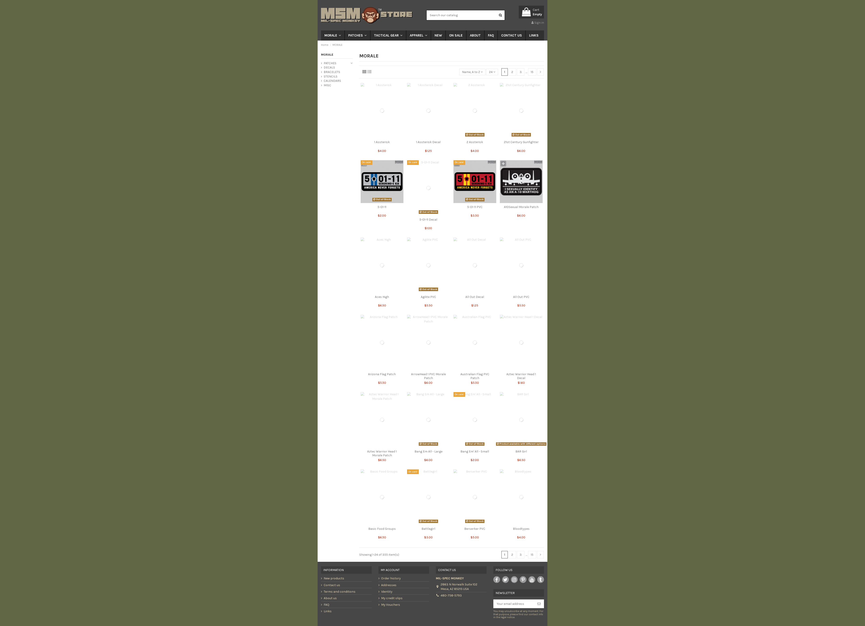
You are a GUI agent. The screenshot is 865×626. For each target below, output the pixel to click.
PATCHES (330, 63)
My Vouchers (390, 605)
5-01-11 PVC (475, 207)
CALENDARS (332, 81)
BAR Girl (521, 451)
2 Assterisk (475, 142)
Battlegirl (428, 529)
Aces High (382, 297)
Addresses (388, 585)
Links (328, 611)
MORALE (327, 55)
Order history (391, 578)
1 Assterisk (382, 142)
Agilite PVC (428, 297)
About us (330, 598)
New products (334, 578)
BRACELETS (332, 72)
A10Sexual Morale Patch (521, 207)
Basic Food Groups (382, 529)
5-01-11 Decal (428, 220)
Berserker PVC (474, 529)
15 (532, 72)
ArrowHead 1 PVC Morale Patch (428, 376)
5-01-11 (382, 207)
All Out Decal (474, 297)
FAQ (326, 605)
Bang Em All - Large (428, 451)
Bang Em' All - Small (474, 451)
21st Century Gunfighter (521, 142)
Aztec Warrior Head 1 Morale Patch (382, 453)
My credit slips (392, 598)
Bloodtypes (521, 529)
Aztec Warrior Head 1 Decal (521, 376)
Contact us (332, 585)
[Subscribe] (539, 604)
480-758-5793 (451, 595)
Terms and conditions (339, 592)
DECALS (329, 67)
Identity (386, 592)
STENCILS (330, 76)
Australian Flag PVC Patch (474, 376)
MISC (327, 85)
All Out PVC (521, 297)
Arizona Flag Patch (382, 374)
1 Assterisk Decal (428, 142)
